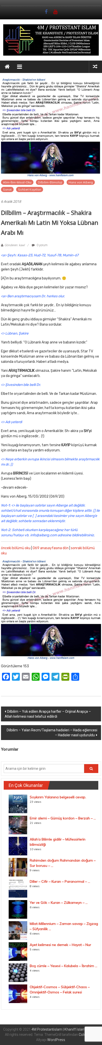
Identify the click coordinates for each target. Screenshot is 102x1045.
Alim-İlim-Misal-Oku (17, 182)
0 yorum (42, 245)
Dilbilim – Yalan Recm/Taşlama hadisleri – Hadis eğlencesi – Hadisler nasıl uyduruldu (52, 732)
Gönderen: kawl (14, 245)
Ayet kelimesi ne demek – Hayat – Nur (60, 945)
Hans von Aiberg (81, 182)
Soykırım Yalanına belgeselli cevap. (58, 797)
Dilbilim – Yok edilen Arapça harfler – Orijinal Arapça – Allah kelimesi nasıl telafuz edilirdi (48, 713)
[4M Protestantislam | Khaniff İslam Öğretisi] (7, 67)
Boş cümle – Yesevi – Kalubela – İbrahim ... (63, 966)
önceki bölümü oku (15, 548)
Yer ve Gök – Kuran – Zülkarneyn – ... (59, 902)
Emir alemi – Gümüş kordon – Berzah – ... (63, 818)
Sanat (7, 189)
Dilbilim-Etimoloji (50, 182)
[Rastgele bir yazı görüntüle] (95, 66)
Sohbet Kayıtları (29, 189)
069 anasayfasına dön (51, 548)
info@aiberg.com (43, 535)
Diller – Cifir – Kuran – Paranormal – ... (60, 881)
